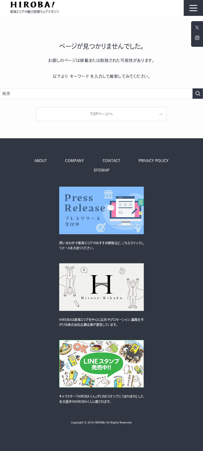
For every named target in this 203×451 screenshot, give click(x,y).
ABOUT (40, 161)
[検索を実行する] (197, 93)
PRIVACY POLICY (154, 161)
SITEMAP (101, 170)
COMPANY (74, 161)
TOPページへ (101, 114)
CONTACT (111, 161)
